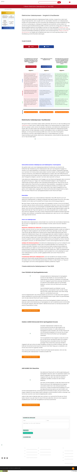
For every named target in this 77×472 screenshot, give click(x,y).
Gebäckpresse (25, 125)
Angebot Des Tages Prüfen (31, 66)
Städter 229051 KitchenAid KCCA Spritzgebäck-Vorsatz (5, 23)
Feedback (67, 452)
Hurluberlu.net (43, 453)
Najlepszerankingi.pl (44, 448)
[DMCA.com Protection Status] (4, 471)
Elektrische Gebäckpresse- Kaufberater (5, 16)
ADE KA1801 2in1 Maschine (11, 22)
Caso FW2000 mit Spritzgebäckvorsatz (11, 16)
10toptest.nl (42, 450)
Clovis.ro (28, 456)
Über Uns (67, 455)
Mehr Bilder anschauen (30, 284)
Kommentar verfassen (8, 27)
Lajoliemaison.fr (29, 453)
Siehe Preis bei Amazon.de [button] (31, 310)
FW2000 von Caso (63, 27)
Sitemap (66, 457)
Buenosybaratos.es (30, 448)
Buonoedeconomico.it (31, 450)
